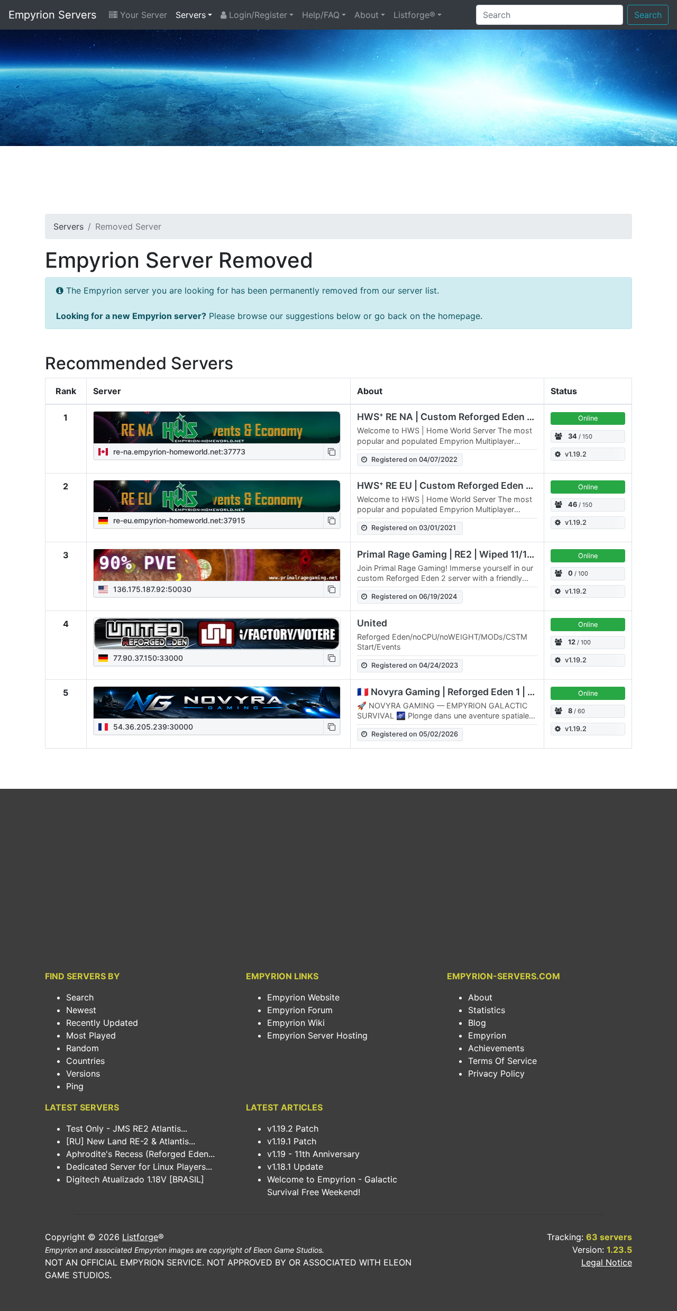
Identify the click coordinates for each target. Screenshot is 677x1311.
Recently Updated (102, 1022)
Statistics (486, 1010)
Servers (191, 15)
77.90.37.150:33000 (147, 657)
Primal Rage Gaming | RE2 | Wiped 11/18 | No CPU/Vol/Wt (483, 554)
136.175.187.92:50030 (151, 589)
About (366, 15)
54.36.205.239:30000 (152, 726)
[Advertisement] (338, 183)
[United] (217, 634)
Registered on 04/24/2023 (414, 665)
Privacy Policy (496, 1073)
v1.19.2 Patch (292, 1128)
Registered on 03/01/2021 (413, 528)
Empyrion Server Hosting (317, 1035)
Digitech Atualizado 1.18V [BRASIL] (135, 1179)
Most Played (91, 1035)
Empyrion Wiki (296, 1022)
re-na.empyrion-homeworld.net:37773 (178, 451)
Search (648, 15)
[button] (331, 451)
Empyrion (487, 1035)
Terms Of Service (502, 1060)
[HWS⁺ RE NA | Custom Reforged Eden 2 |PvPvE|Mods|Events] (217, 427)
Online (588, 418)
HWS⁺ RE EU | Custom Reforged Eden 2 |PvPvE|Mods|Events (492, 485)
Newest (81, 1010)
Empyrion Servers (52, 14)
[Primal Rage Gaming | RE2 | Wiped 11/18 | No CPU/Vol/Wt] (217, 565)
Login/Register (256, 15)
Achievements (496, 1048)
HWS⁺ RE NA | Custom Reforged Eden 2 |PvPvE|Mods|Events (493, 416)
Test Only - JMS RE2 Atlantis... (126, 1128)
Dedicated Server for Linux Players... (139, 1166)
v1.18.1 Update (295, 1166)
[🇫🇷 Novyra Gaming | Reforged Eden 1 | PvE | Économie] (217, 702)
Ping (75, 1086)
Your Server (142, 15)
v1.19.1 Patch (291, 1141)
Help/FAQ (321, 15)
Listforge (140, 1237)
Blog (477, 1022)
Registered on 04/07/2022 (414, 459)
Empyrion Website (303, 997)
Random (82, 1048)
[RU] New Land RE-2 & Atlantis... (130, 1141)
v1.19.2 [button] (576, 454)
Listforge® (414, 15)
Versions (83, 1073)
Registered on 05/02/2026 (414, 734)
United (372, 623)
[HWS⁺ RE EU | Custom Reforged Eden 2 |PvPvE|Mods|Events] (217, 496)
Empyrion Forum (300, 1010)
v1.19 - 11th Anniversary (313, 1154)
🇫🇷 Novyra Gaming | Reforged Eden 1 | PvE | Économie (477, 691)
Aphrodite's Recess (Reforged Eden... (140, 1154)
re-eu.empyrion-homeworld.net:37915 (178, 520)
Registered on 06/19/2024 (414, 596)
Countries (85, 1060)
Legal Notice (606, 1262)
